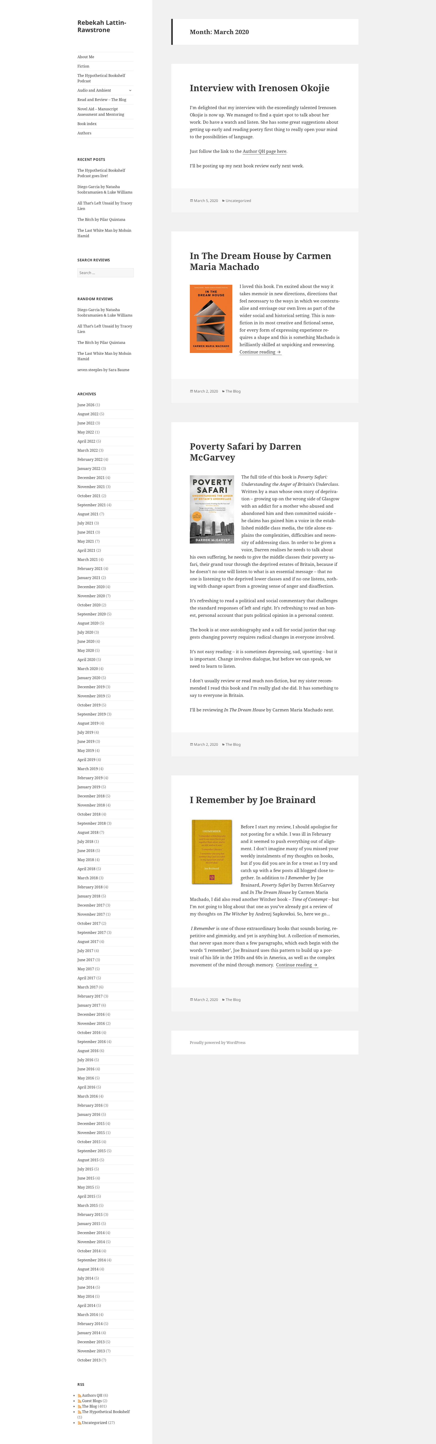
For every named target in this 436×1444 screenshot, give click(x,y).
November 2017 (91, 914)
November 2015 (91, 1132)
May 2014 (85, 1296)
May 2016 (85, 1078)
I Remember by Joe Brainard (253, 800)
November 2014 (91, 1241)
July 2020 (85, 632)
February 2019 (90, 777)
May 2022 (85, 432)
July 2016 (85, 1059)
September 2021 (91, 504)
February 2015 (90, 1214)
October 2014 (89, 1250)
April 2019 (86, 759)
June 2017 (85, 959)
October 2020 (89, 604)
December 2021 (91, 477)
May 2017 (85, 968)
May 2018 (85, 859)
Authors (84, 133)
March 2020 (87, 668)
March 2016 (87, 1096)
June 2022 (85, 423)
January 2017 (88, 1005)
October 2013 (89, 1360)
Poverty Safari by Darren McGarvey (245, 451)
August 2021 (88, 514)
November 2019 (91, 695)
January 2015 (88, 1223)
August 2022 (88, 413)
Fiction (83, 66)
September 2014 (91, 1260)
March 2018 (87, 877)
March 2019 (87, 768)
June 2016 (85, 1068)
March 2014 (87, 1314)
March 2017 (87, 987)
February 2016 (90, 1105)
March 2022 (87, 450)
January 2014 (88, 1332)
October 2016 (89, 1032)
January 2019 (88, 786)
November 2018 (91, 805)
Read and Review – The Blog (101, 99)
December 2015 (91, 1123)
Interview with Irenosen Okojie (259, 88)
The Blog (89, 1406)
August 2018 (88, 832)
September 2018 (91, 823)
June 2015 (85, 1178)
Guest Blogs (92, 1400)
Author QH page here (264, 151)
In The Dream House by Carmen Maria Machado (260, 260)
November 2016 (91, 1023)
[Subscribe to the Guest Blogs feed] (79, 1400)
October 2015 (89, 1141)
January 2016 (88, 1114)
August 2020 (88, 623)
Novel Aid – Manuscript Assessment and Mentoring (100, 111)
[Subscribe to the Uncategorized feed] (79, 1422)
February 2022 (90, 459)
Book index (87, 123)
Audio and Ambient (94, 90)
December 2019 (91, 686)
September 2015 (91, 1150)
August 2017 (88, 941)
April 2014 (86, 1305)
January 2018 (88, 896)
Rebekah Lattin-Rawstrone (101, 26)
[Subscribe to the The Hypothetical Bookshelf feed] (79, 1411)
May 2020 (85, 650)
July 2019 (85, 732)
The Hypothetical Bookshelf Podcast (101, 78)
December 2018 (91, 796)
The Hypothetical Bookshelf (106, 1411)
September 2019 (91, 714)
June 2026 (85, 404)
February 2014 (90, 1323)
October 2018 (89, 814)
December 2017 (91, 905)
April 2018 (86, 868)
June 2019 (85, 741)
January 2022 (88, 468)
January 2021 (88, 577)
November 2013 (91, 1350)
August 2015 (88, 1159)
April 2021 (86, 550)
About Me (85, 56)
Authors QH (92, 1395)
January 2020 (88, 677)
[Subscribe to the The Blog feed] (79, 1406)
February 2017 (90, 996)
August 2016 (88, 1050)
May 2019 (85, 750)
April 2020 (86, 659)
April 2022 (86, 441)
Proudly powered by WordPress (217, 1042)
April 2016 (86, 1087)
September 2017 (91, 932)
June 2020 (85, 641)
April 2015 (86, 1196)
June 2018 (85, 850)
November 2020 (91, 595)
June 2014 (85, 1287)
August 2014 (88, 1269)
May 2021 (85, 541)
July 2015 (85, 1169)
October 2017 (89, 923)
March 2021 (87, 559)
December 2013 (91, 1341)
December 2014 (91, 1232)
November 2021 (91, 486)
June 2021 (85, 532)
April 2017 (86, 977)
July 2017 (85, 950)
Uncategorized (94, 1422)
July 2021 (85, 523)
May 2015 (85, 1187)
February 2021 (90, 568)
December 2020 (91, 586)
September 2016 (91, 1041)
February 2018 (90, 887)
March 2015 (87, 1205)
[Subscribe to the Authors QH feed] (79, 1395)
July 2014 (85, 1278)
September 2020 (91, 614)
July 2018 (85, 841)
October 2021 (89, 495)
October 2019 (89, 705)
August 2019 (88, 723)
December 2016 (91, 1014)
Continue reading (261, 352)
